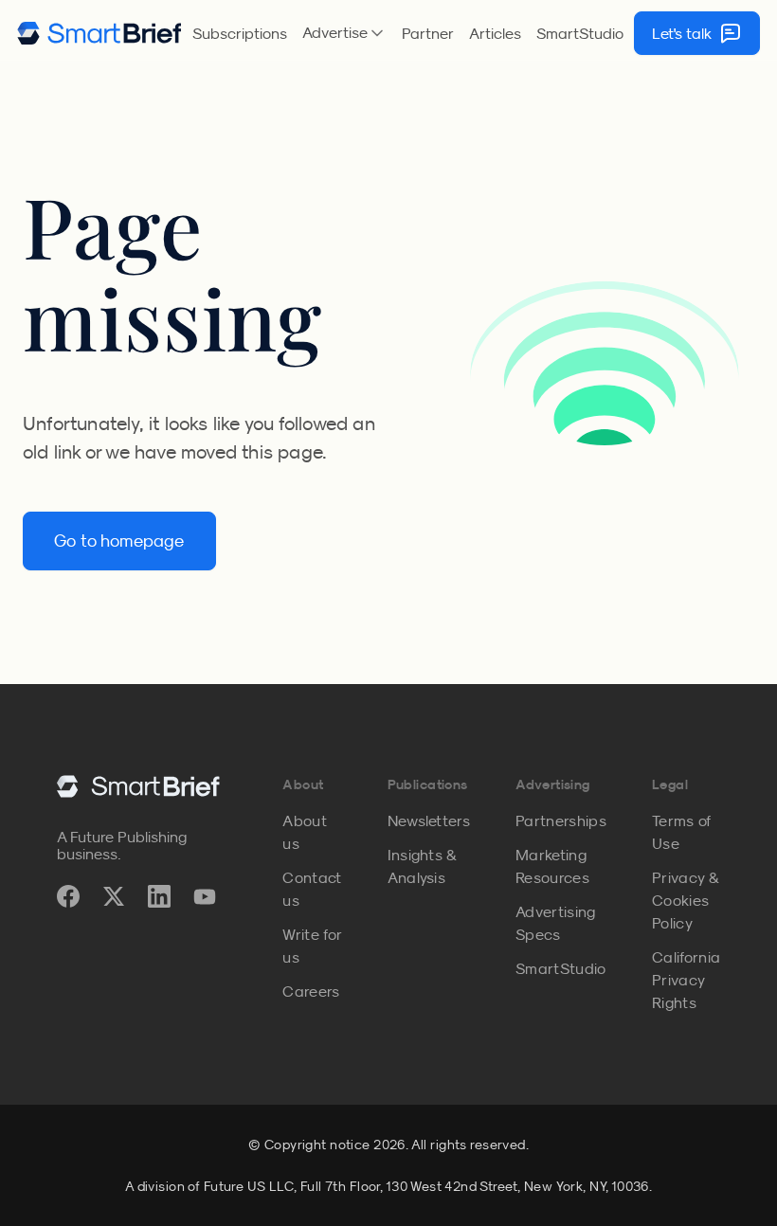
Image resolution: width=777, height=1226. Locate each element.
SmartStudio (579, 33)
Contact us (311, 889)
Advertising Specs (555, 923)
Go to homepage (119, 541)
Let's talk (682, 33)
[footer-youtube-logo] (204, 896)
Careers (310, 991)
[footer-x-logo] (113, 896)
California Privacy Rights (686, 979)
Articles (495, 33)
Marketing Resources (552, 866)
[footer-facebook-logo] (68, 896)
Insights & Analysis (422, 866)
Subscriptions (239, 33)
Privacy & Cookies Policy (685, 900)
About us (304, 832)
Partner (428, 33)
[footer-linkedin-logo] (159, 896)
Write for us (311, 945)
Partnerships (560, 820)
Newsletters (429, 820)
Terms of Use (682, 832)
